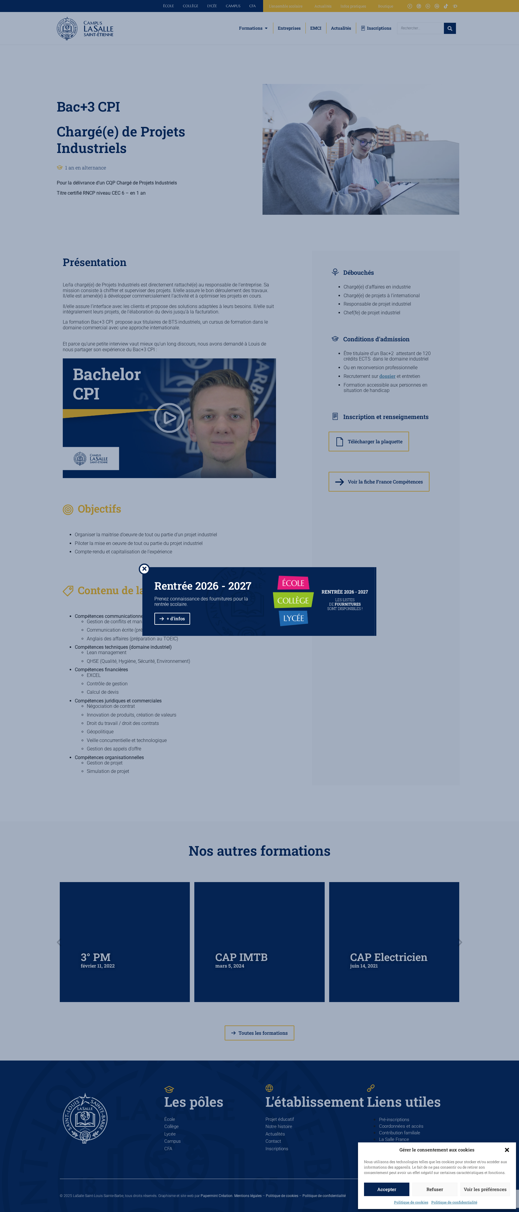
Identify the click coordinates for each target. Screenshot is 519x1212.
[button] (507, 1150)
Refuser (434, 1189)
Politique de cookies (411, 1202)
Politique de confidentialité (454, 1202)
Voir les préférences (485, 1189)
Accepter (386, 1189)
